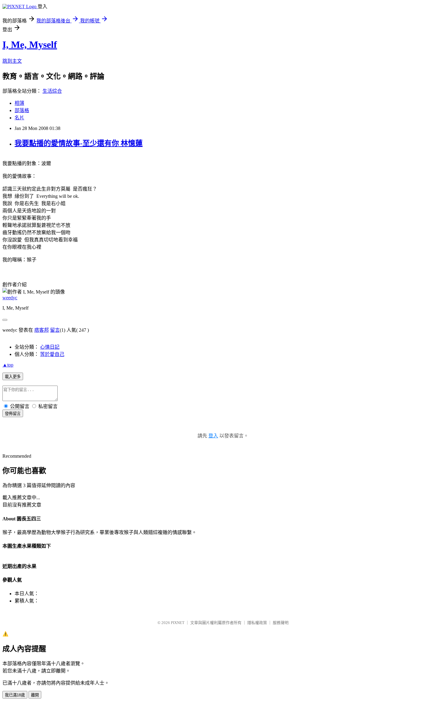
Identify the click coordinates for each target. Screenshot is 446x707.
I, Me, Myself (29, 44)
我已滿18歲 (15, 695)
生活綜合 (52, 91)
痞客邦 (41, 330)
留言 (55, 330)
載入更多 (13, 376)
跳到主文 (12, 61)
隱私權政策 (257, 622)
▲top (7, 364)
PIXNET (177, 622)
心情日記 (49, 347)
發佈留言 (13, 413)
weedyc (9, 297)
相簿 (19, 103)
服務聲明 (281, 622)
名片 (19, 117)
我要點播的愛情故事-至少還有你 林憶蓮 (79, 143)
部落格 (22, 110)
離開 (35, 695)
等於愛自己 (52, 354)
